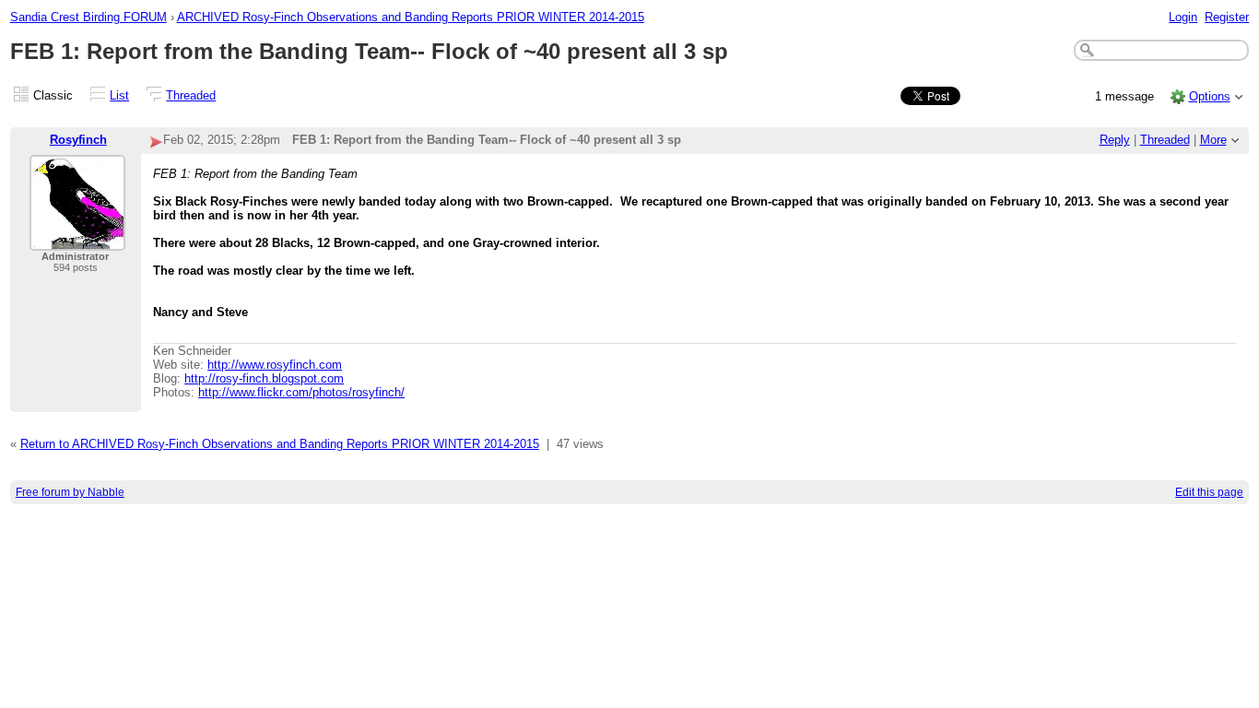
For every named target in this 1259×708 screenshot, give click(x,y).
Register (1227, 17)
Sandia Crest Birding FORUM (88, 17)
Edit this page (1209, 492)
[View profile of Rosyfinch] (77, 239)
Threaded (191, 95)
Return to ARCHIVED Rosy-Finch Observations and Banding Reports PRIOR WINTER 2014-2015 (279, 444)
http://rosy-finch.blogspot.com (264, 378)
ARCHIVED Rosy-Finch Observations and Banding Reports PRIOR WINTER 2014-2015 (410, 17)
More (1213, 140)
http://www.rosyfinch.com (274, 365)
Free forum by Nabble (70, 492)
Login (1183, 17)
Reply (1115, 140)
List (119, 95)
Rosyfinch (78, 140)
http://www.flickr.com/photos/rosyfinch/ (301, 392)
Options (1209, 96)
